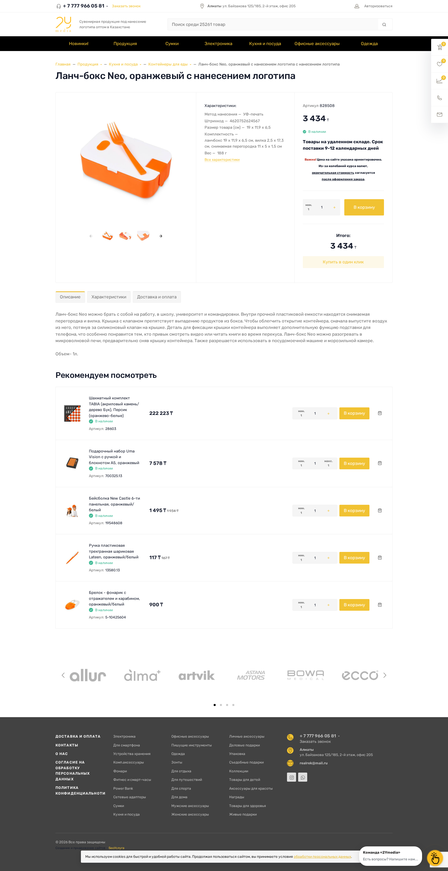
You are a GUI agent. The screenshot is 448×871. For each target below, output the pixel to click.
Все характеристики (222, 159)
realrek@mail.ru (314, 763)
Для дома (179, 797)
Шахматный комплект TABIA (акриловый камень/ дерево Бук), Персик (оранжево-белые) (114, 407)
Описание (70, 296)
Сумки (118, 806)
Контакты (66, 745)
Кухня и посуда (126, 814)
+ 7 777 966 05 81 (83, 6)
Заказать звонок (126, 6)
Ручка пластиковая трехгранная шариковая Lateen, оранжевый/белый (113, 551)
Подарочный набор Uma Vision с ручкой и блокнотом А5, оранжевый (114, 457)
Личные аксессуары (246, 736)
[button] (439, 47)
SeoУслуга (116, 848)
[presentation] (91, 236)
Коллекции (238, 771)
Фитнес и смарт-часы (132, 780)
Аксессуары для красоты (251, 788)
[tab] (215, 705)
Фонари (120, 771)
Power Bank (123, 788)
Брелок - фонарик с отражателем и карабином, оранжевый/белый (114, 598)
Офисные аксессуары (190, 736)
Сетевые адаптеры (129, 797)
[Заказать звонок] (439, 97)
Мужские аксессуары (190, 806)
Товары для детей (244, 780)
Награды (236, 797)
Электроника (124, 736)
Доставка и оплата (157, 296)
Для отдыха (181, 771)
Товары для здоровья (247, 806)
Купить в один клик (343, 261)
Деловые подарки (244, 745)
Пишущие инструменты (191, 745)
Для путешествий (186, 780)
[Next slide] (384, 675)
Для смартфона (126, 745)
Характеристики (109, 296)
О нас (61, 754)
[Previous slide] (63, 675)
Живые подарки (243, 814)
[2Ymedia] (63, 24)
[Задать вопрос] (439, 114)
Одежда (178, 754)
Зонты (176, 762)
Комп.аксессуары (128, 762)
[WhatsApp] (302, 777)
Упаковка (237, 754)
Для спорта (181, 788)
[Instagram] (291, 777)
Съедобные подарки (246, 762)
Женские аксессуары (190, 814)
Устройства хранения (132, 754)
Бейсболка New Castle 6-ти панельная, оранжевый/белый (114, 504)
